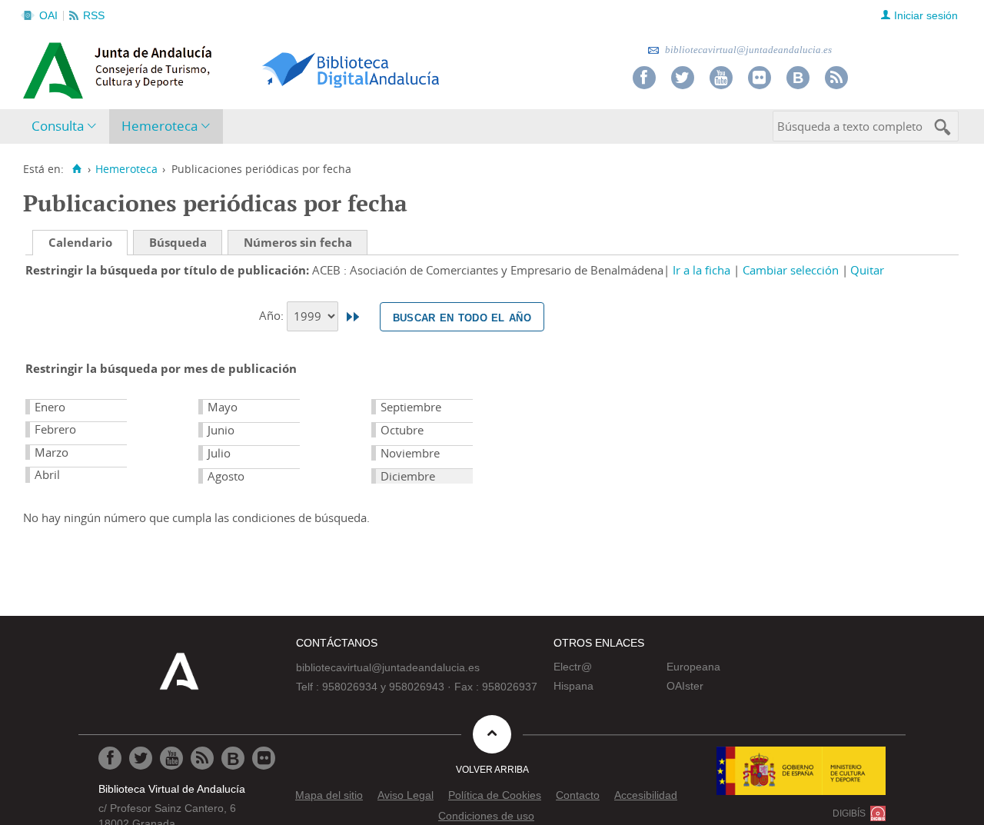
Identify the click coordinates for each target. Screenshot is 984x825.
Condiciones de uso (486, 816)
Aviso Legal (405, 795)
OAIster (685, 686)
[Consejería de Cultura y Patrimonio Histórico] (177, 68)
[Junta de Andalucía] (57, 66)
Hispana (573, 686)
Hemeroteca (159, 126)
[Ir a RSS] (836, 77)
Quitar (867, 270)
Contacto (578, 795)
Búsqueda (178, 242)
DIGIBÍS (849, 813)
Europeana (693, 666)
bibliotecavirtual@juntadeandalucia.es (747, 49)
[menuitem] (67, 126)
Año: (273, 315)
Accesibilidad (645, 795)
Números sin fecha (298, 242)
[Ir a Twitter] (682, 77)
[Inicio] (76, 169)
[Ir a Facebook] (644, 77)
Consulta (58, 126)
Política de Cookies (494, 795)
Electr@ (573, 666)
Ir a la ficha (701, 270)
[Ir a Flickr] (759, 77)
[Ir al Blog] (797, 77)
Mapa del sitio (329, 795)
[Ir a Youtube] (721, 77)
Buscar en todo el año (462, 316)
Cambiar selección (791, 270)
